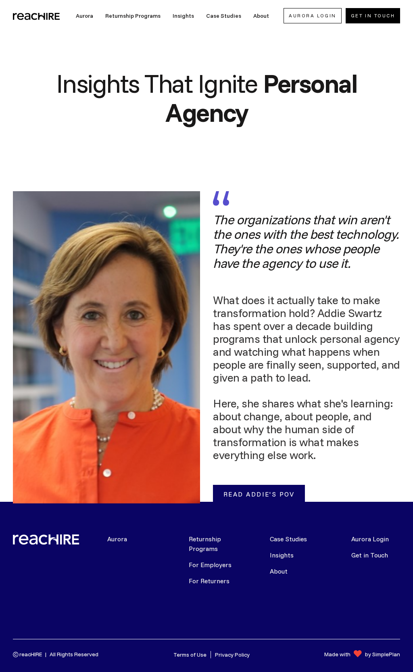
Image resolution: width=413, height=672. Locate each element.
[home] (37, 16)
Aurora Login (370, 539)
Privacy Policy (232, 654)
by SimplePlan (382, 654)
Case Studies (288, 539)
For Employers (210, 565)
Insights (282, 555)
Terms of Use (189, 654)
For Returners (209, 581)
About (279, 571)
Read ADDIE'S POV (258, 494)
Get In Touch (373, 16)
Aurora (117, 539)
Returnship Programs (205, 544)
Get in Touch (369, 555)
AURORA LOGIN (312, 16)
